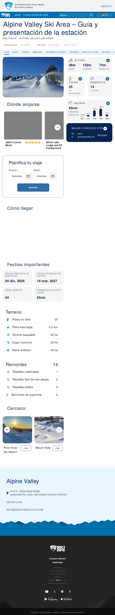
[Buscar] (91, 15)
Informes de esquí (56, 52)
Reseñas (74, 52)
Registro (13, 170)
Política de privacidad (57, 571)
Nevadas (106, 52)
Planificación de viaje (35, 15)
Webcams (37, 52)
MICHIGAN (10, 38)
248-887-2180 (14, 502)
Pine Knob (54, 45)
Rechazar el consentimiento (57, 583)
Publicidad (57, 562)
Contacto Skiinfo (57, 558)
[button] (33, 234)
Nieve (18, 15)
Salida (36, 170)
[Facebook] (70, 591)
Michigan (25, 45)
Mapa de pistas (90, 52)
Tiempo (25, 52)
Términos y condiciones (57, 574)
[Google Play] (51, 598)
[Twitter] (54, 591)
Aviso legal (57, 567)
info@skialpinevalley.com (24, 509)
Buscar (33, 187)
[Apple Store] (66, 598)
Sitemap (57, 577)
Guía (6, 52)
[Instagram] (62, 591)
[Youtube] (47, 591)
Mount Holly (71, 45)
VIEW (26, 448)
